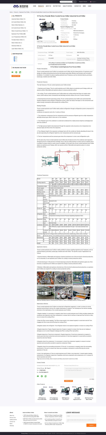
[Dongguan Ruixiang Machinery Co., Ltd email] (13, 72)
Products (41, 6)
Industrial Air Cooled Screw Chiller (70, 358)
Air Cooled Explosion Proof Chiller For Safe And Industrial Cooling (77, 398)
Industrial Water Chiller (17, 19)
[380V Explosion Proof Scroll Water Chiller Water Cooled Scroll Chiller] (65, 391)
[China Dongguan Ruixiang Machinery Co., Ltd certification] (16, 59)
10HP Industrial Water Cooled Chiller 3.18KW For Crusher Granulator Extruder (32, 423)
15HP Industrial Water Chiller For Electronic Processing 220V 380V (31, 416)
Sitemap (12, 425)
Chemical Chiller (16, 45)
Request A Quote (83, 1)
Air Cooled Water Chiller (18, 22)
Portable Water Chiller (17, 40)
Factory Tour (57, 6)
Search (74, 1)
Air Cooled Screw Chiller (18, 28)
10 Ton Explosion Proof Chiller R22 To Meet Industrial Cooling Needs (53, 398)
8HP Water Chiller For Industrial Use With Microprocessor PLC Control (32, 419)
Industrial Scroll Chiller (44, 358)
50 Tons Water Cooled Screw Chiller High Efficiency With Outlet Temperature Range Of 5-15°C (54, 424)
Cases (89, 6)
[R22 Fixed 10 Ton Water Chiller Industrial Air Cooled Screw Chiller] (89, 391)
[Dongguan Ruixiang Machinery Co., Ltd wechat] (21, 72)
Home (34, 6)
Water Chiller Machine (17, 25)
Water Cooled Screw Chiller (18, 31)
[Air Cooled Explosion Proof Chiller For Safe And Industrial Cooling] (77, 391)
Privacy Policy (24, 433)
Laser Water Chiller (16, 48)
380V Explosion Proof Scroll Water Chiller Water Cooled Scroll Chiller (65, 398)
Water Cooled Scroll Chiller (56, 358)
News (84, 6)
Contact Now (64, 41)
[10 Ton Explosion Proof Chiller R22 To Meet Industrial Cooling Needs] (54, 391)
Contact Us (77, 6)
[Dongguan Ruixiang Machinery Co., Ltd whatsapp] (17, 72)
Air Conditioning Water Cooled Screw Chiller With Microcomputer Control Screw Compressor (53, 420)
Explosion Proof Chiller (24, 12)
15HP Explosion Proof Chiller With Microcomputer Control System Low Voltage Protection (42, 398)
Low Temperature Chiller (18, 37)
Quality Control (67, 6)
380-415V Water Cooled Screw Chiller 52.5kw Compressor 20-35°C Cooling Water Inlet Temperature (53, 416)
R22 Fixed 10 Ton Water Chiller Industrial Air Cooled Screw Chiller (89, 398)
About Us (48, 6)
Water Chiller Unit (16, 42)
